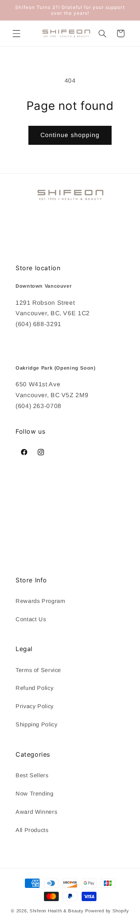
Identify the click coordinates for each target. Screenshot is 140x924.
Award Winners (36, 812)
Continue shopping (70, 135)
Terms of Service (38, 670)
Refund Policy (34, 688)
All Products (32, 830)
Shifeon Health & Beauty (57, 910)
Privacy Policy (35, 706)
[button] (16, 33)
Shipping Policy (36, 724)
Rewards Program (40, 601)
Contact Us (31, 619)
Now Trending (35, 793)
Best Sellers (32, 775)
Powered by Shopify (107, 910)
